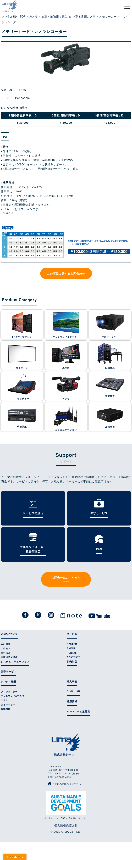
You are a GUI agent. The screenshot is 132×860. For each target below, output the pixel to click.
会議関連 (110, 427)
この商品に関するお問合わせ (66, 273)
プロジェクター (110, 337)
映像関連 (22, 426)
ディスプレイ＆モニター (66, 337)
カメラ (33, 16)
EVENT (71, 648)
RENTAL (72, 652)
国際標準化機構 (9, 657)
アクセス (5, 648)
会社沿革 (5, 652)
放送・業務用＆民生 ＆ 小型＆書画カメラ (68, 16)
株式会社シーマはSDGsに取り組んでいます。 (66, 818)
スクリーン (22, 368)
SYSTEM (72, 644)
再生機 (66, 368)
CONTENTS (73, 657)
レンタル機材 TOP (13, 16)
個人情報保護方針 (66, 825)
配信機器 (110, 368)
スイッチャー (22, 398)
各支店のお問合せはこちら (66, 784)
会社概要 (5, 644)
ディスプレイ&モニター (14, 695)
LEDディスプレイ (22, 337)
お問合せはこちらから (66, 579)
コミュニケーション (66, 429)
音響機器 (110, 395)
